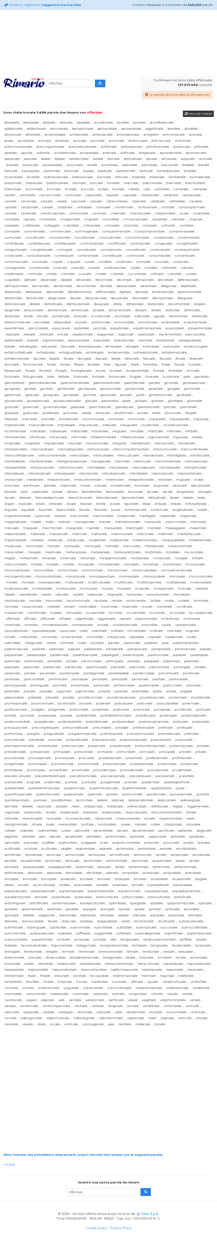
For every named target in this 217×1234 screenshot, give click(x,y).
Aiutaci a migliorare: (44, 5)
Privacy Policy (121, 1228)
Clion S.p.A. (150, 1214)
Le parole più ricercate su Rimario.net (178, 95)
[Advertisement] (108, 43)
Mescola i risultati (200, 113)
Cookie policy (96, 1228)
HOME (9, 1165)
